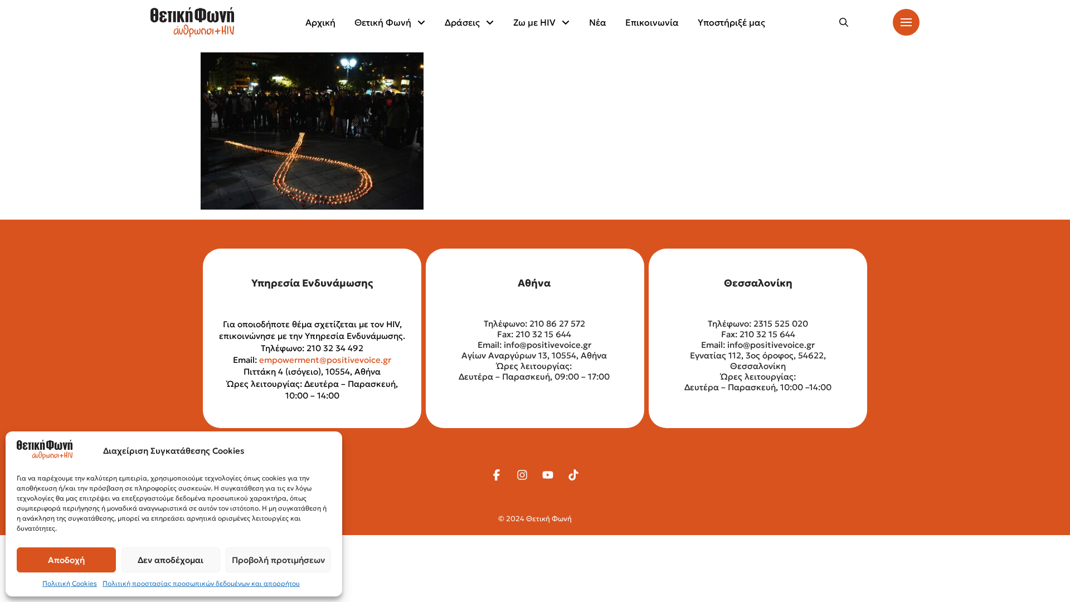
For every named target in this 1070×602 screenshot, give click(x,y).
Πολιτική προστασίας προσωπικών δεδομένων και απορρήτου (201, 583)
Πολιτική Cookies (69, 583)
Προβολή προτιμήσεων (278, 560)
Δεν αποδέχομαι (170, 560)
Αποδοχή (66, 560)
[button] (843, 22)
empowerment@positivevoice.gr (325, 360)
